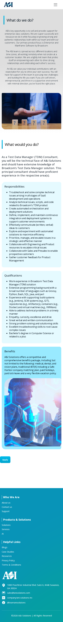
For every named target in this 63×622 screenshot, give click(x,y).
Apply (5, 459)
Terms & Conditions (11, 564)
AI (3, 533)
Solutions (6, 525)
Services (6, 529)
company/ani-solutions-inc (19, 597)
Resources (7, 556)
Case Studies (8, 551)
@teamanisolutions (16, 602)
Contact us (7, 507)
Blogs (4, 547)
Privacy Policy (8, 560)
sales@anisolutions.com (18, 592)
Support (6, 511)
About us (6, 502)
